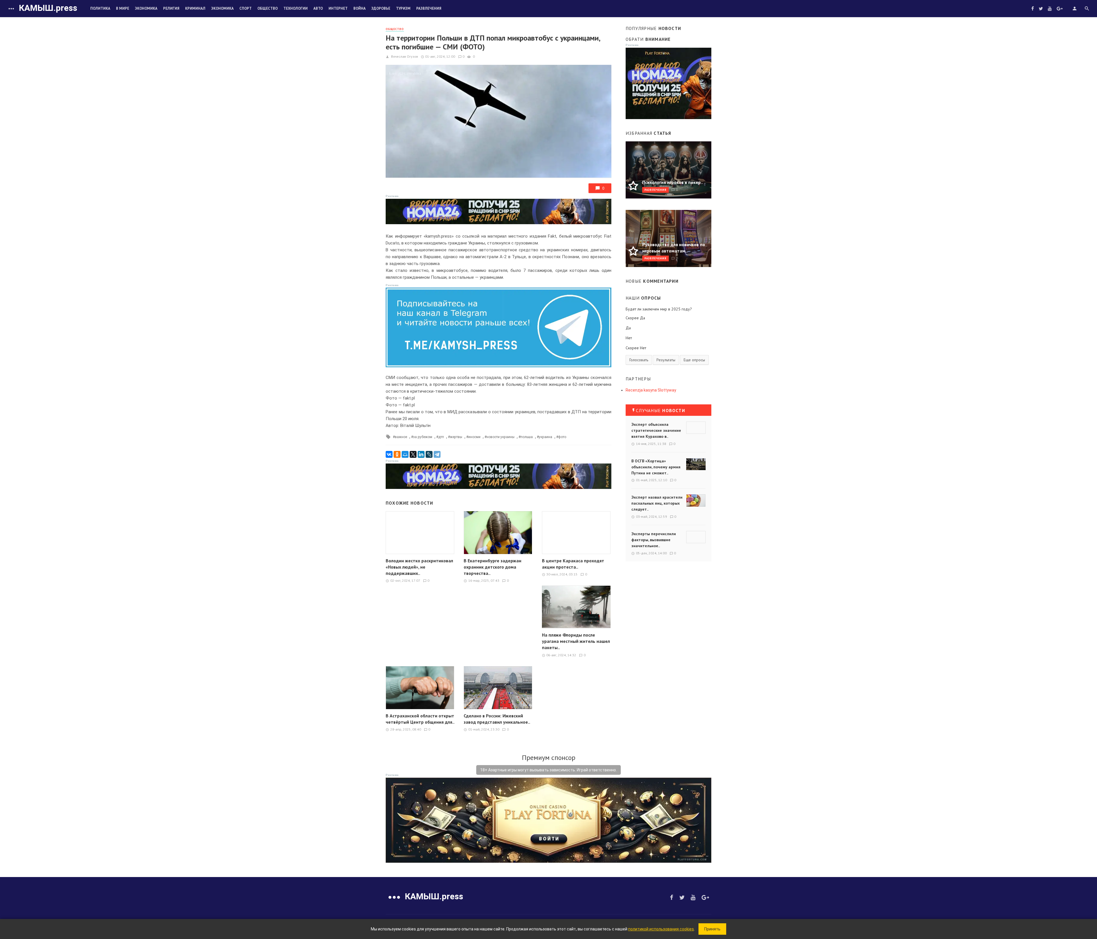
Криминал (195, 8)
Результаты (665, 359)
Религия (171, 8)
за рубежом (422, 437)
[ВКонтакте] (389, 454)
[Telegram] (437, 454)
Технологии (295, 8)
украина (545, 437)
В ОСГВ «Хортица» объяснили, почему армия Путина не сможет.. (655, 466)
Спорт (245, 8)
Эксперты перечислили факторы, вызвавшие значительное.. (653, 539)
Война (359, 8)
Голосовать (638, 359)
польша (527, 437)
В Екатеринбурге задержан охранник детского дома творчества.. (492, 567)
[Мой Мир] (405, 454)
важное (401, 437)
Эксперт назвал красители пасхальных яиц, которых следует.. (656, 503)
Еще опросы (694, 359)
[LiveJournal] (429, 454)
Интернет (338, 8)
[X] (413, 454)
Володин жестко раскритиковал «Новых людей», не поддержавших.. (419, 567)
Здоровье (380, 8)
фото (562, 437)
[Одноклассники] (397, 454)
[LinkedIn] (421, 454)
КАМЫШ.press (48, 8)
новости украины (501, 437)
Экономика (146, 8)
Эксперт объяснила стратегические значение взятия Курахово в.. (656, 430)
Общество (267, 8)
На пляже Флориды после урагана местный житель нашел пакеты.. (576, 641)
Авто (318, 8)
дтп (441, 437)
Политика (100, 8)
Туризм (403, 8)
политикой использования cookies (661, 929)
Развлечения (428, 8)
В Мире (122, 8)
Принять (712, 929)
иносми (474, 437)
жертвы (456, 437)
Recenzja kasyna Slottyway (651, 390)
